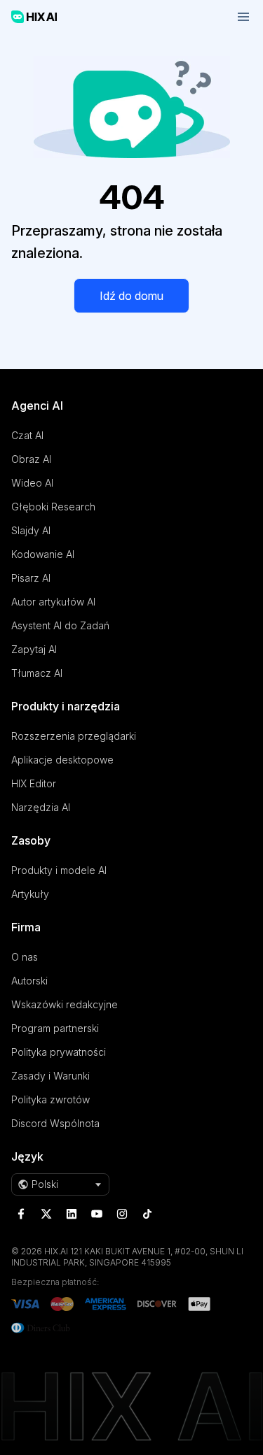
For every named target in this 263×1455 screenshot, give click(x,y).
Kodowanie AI (42, 554)
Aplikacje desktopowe (62, 760)
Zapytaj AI (34, 649)
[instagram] (122, 1213)
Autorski (29, 981)
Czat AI (27, 435)
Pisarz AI (30, 578)
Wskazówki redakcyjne (64, 1004)
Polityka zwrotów (50, 1099)
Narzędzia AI (40, 807)
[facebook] (21, 1213)
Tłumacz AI (36, 673)
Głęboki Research (53, 507)
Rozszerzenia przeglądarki (73, 736)
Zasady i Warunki (50, 1076)
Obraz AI (31, 459)
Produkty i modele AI (59, 870)
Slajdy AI (30, 530)
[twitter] (46, 1213)
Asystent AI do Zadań (60, 625)
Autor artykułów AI (53, 602)
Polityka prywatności (58, 1052)
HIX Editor (33, 783)
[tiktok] (147, 1213)
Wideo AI (32, 483)
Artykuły (30, 894)
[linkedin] (71, 1213)
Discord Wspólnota (55, 1123)
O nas (24, 957)
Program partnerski (55, 1028)
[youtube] (96, 1213)
